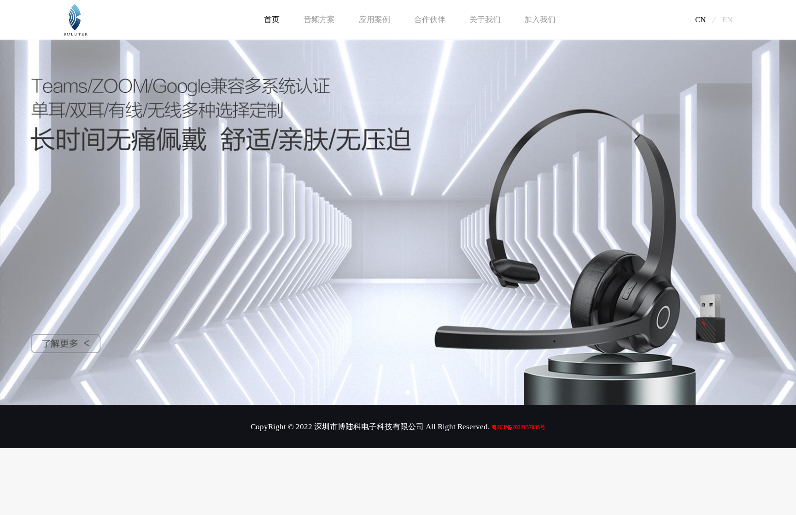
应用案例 (374, 19)
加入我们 (540, 19)
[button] (378, 392)
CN (700, 19)
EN (727, 19)
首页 (272, 19)
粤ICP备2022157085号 (518, 427)
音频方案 (319, 19)
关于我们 (485, 19)
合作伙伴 (429, 19)
